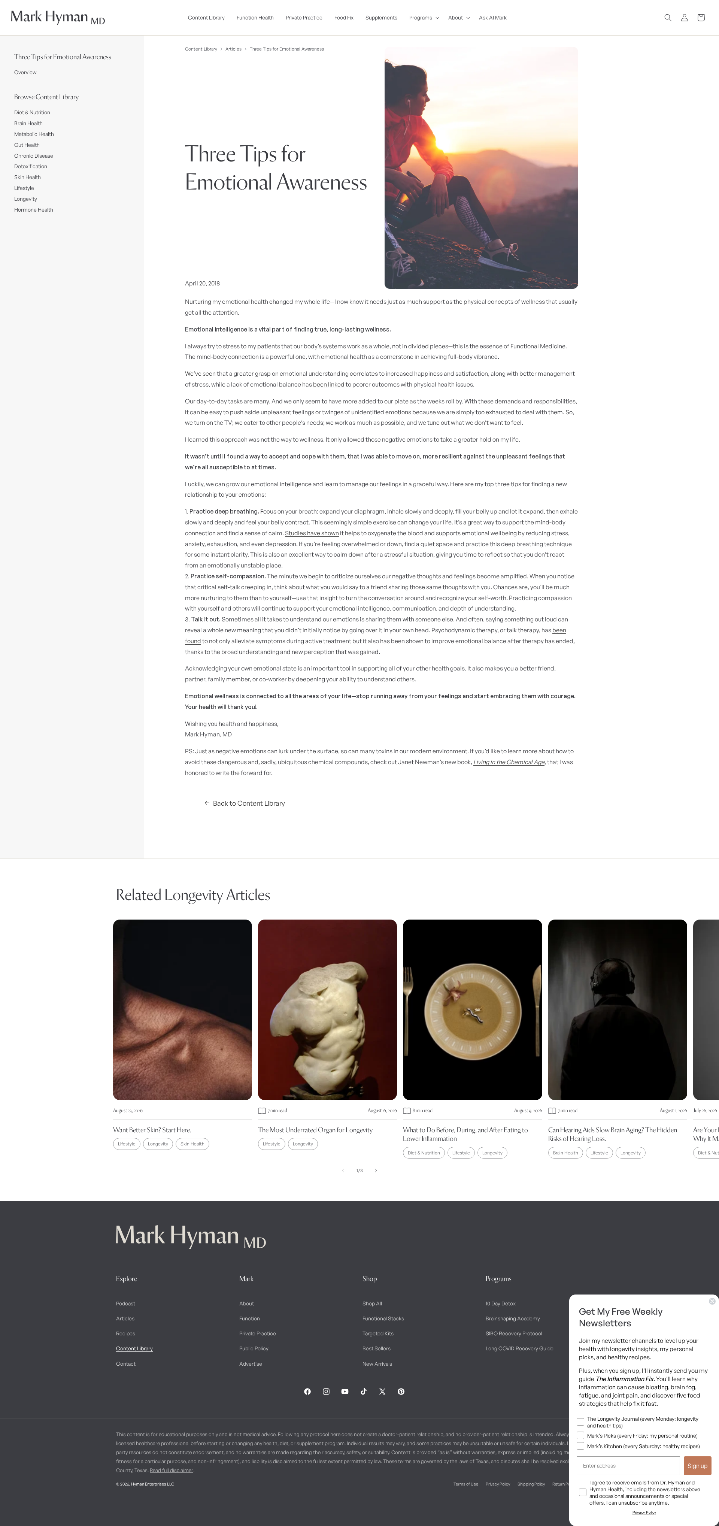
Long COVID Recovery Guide (519, 1348)
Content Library (201, 49)
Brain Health (28, 123)
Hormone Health (33, 209)
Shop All (372, 1303)
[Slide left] (343, 1170)
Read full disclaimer (171, 1470)
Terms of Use (465, 1484)
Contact (126, 1363)
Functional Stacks (383, 1318)
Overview (25, 72)
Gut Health (27, 145)
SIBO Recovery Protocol (514, 1333)
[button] (422, 17)
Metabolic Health (34, 134)
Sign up (698, 1465)
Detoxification (30, 166)
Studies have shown (312, 533)
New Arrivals (377, 1363)
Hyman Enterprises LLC (152, 1484)
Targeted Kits (378, 1333)
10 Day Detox (501, 1303)
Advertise (250, 1363)
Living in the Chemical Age (508, 762)
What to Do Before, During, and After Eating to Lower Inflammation (465, 1134)
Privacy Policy (498, 1484)
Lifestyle (24, 188)
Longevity (25, 199)
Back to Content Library (249, 803)
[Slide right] (376, 1170)
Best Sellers (376, 1348)
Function (249, 1318)
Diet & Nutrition (32, 112)
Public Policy (254, 1348)
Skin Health (27, 177)
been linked (329, 384)
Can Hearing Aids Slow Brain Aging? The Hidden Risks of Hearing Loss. (612, 1134)
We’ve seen (200, 373)
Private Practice (257, 1333)
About (246, 1303)
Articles (233, 49)
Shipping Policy (531, 1484)
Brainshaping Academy (513, 1318)
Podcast (125, 1303)
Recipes (125, 1333)
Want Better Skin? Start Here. (152, 1130)
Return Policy (564, 1484)
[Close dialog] (712, 1301)
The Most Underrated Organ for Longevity (315, 1130)
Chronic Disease (33, 155)
